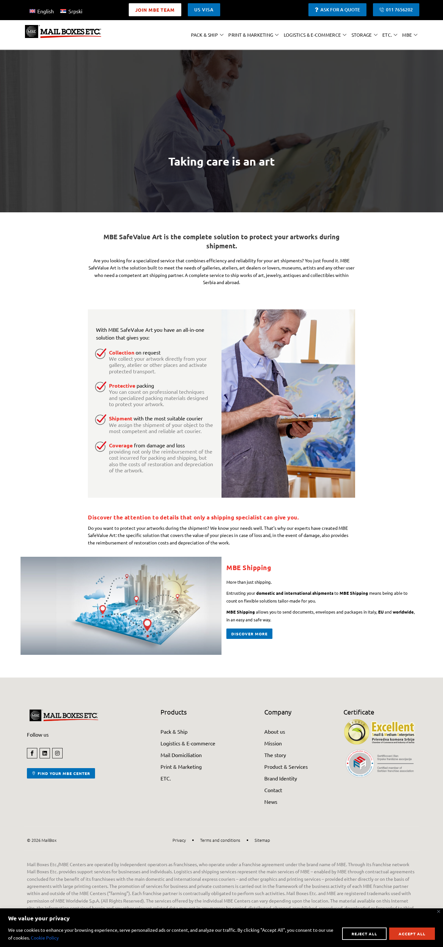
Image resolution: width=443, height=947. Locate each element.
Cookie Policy (45, 938)
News (270, 801)
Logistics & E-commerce (312, 35)
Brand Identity (280, 778)
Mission (273, 743)
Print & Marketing (250, 35)
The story (275, 755)
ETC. (387, 35)
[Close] (438, 911)
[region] (221, 927)
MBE (407, 35)
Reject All (364, 933)
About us (274, 731)
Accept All (412, 933)
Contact (273, 790)
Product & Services (286, 766)
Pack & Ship (204, 35)
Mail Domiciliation (181, 755)
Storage (362, 35)
